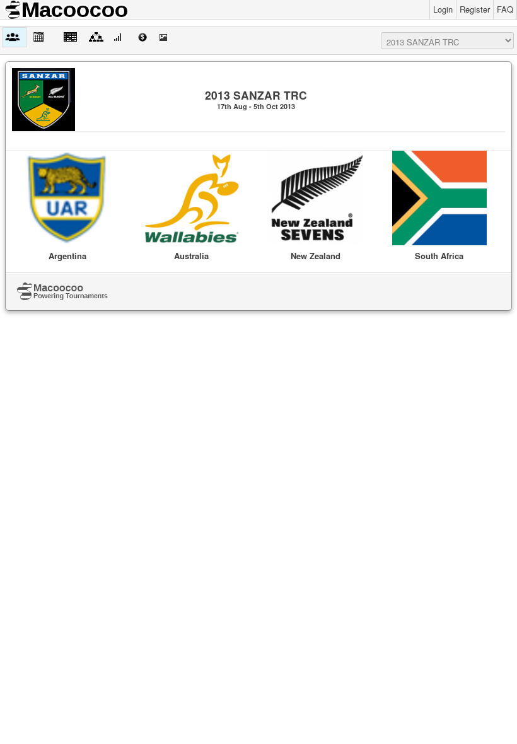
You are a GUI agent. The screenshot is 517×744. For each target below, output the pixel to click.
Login (443, 9)
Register (475, 9)
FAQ (505, 9)
